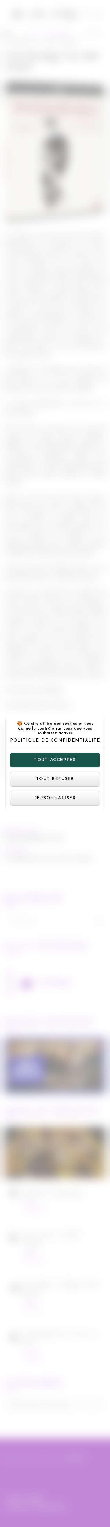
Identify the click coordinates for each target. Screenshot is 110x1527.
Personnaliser (55, 798)
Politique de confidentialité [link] (55, 740)
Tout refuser (55, 779)
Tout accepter (55, 760)
